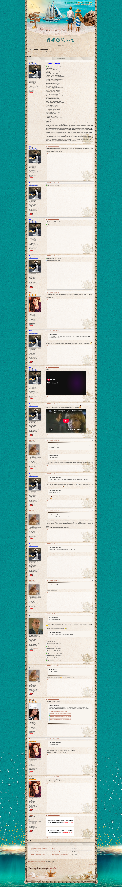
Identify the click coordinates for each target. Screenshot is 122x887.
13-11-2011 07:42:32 (55, 776)
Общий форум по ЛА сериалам (58, 851)
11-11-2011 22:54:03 (55, 510)
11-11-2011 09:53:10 (55, 182)
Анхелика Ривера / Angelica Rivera (38, 854)
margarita (31, 815)
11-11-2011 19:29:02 (55, 367)
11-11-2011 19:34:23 (55, 403)
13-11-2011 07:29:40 (55, 738)
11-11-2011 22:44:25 (55, 473)
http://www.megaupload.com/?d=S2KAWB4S (58, 711)
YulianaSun (31, 699)
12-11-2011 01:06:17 (55, 665)
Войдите (36, 49)
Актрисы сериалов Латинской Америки (60, 854)
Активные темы (61, 45)
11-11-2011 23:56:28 (55, 613)
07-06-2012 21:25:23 (55, 815)
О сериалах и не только (34, 51)
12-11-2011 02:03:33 (55, 699)
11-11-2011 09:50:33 (55, 146)
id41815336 (35, 648)
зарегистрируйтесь (44, 49)
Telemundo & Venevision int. (57, 856)
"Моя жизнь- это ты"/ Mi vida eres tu (38, 856)
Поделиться (48, 60)
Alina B (30, 292)
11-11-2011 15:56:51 (55, 292)
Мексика (43, 51)
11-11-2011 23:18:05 (55, 543)
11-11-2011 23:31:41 (55, 580)
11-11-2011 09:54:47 (55, 219)
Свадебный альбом (35, 851)
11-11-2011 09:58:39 (55, 255)
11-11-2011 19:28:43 (55, 330)
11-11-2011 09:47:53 (55, 60)
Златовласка (31, 440)
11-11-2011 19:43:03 (55, 440)
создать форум (91, 864)
